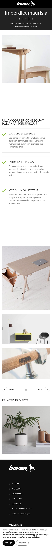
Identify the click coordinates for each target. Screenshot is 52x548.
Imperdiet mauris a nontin (28, 24)
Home (13, 24)
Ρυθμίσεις (22, 543)
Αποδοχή (8, 543)
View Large (48, 408)
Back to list (26, 389)
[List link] (26, 483)
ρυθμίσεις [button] (36, 537)
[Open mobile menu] (3, 4)
